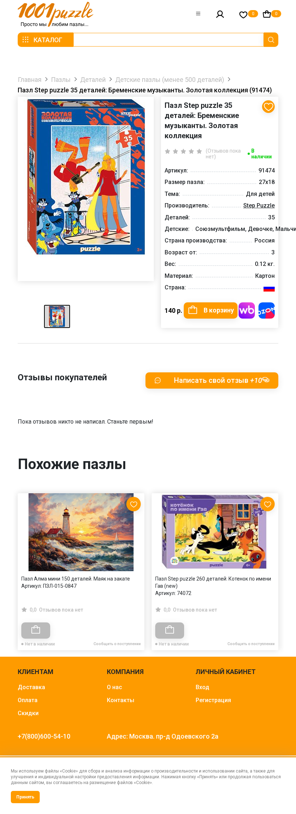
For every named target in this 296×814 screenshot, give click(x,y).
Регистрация (213, 700)
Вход (202, 687)
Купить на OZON (266, 310)
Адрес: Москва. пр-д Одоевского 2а (162, 736)
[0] (243, 14)
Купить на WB (247, 310)
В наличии (261, 153)
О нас (114, 687)
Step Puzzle (259, 205)
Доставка (31, 687)
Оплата (28, 700)
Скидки (28, 713)
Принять (25, 797)
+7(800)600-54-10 (44, 736)
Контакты (120, 700)
